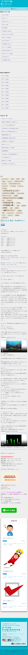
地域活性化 (17, 215)
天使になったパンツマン (6, 144)
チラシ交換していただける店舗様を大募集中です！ (10, 154)
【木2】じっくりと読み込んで (6, 37)
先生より (2, 225)
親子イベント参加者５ (5, 75)
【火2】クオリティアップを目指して (8, 53)
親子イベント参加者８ (5, 101)
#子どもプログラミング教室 (13, 198)
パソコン (3, 215)
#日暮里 (5, 208)
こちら (17, 469)
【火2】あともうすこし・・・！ (7, 21)
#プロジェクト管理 (20, 193)
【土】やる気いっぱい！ (6, 56)
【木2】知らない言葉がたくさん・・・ (8, 50)
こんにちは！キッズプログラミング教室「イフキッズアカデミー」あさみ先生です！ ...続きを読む (14, 544)
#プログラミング (11, 191)
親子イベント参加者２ (5, 85)
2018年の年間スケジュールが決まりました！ (9, 163)
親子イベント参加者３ (5, 82)
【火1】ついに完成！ (5, 24)
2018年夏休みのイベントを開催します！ (8, 141)
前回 (8, 270)
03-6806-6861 (7, 4)
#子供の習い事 (8, 203)
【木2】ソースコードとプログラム (7, 118)
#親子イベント (8, 210)
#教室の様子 (24, 205)
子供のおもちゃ (4, 217)
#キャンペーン (19, 181)
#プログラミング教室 (8, 193)
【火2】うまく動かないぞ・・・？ (7, 40)
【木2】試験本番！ (5, 27)
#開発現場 (19, 210)
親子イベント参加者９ (5, 98)
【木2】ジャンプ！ (5, 18)
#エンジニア (10, 181)
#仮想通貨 (16, 195)
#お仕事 (3, 181)
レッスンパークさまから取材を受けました (8, 125)
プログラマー (10, 215)
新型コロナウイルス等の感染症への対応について (9, 131)
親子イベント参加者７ (5, 104)
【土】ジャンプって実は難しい (7, 47)
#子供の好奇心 (9, 200)
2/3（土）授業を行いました (6, 157)
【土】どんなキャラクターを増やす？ (8, 34)
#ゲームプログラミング (15, 183)
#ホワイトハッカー (7, 195)
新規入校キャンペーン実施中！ (7, 160)
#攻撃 (18, 205)
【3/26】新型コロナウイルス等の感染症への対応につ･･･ (11, 128)
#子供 (3, 200)
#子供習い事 (8, 205)
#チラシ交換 (4, 188)
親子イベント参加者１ (5, 88)
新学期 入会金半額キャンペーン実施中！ (8, 147)
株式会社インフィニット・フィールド (16, 634)
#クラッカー (4, 183)
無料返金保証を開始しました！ (7, 134)
